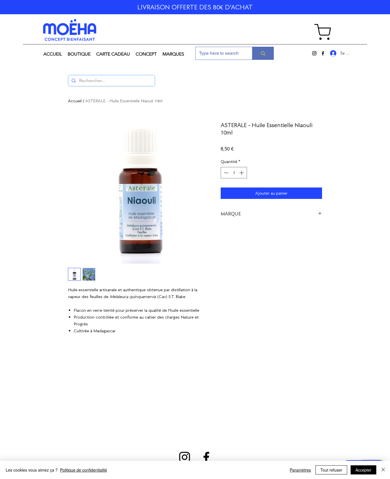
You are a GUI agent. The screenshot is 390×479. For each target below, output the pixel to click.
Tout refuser (331, 470)
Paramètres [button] (300, 470)
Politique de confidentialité (83, 470)
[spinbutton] (234, 172)
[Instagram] (314, 53)
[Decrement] (226, 172)
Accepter (363, 470)
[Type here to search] (263, 53)
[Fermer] (383, 469)
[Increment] (242, 172)
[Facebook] (323, 53)
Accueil (75, 101)
